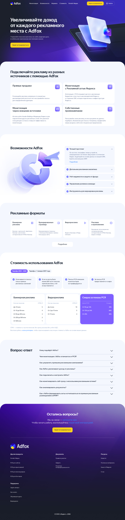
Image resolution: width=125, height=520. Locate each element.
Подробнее (73, 162)
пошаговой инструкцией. (81, 422)
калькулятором (27, 330)
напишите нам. (69, 420)
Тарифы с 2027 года (39, 271)
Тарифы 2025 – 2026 (19, 271)
